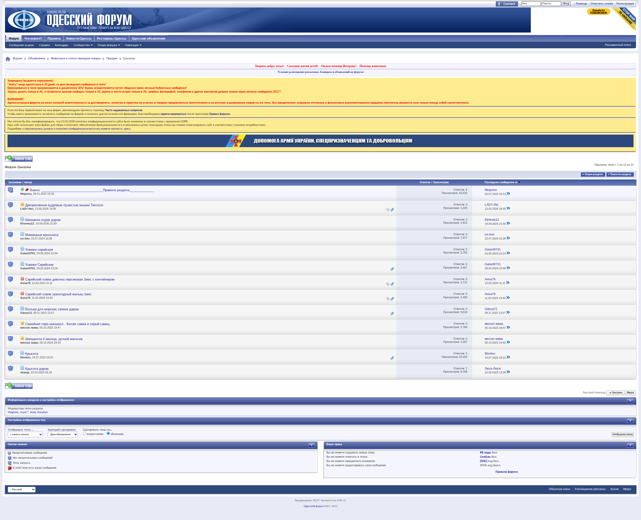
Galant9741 (27, 253)
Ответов (425, 182)
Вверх (630, 392)
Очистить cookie (602, 3)
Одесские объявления (148, 38)
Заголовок (15, 182)
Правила (54, 38)
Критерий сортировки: (62, 429)
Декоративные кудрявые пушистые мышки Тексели (64, 205)
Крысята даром (37, 369)
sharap (24, 372)
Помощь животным (373, 66)
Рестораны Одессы (111, 38)
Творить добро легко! (269, 66)
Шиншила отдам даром (43, 220)
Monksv (25, 357)
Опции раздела (594, 174)
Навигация (131, 45)
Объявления (36, 58)
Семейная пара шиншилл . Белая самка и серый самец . (68, 324)
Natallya (42, 412)
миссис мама (29, 327)
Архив (614, 489)
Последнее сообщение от (501, 182)
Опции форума (107, 45)
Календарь (61, 45)
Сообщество (82, 45)
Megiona (26, 193)
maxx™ (24, 412)
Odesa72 (26, 312)
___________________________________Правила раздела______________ (98, 190)
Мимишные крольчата (41, 235)
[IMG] (483, 461)
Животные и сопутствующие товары (76, 58)
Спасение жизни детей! (302, 66)
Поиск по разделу (620, 174)
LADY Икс (27, 208)
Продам (111, 58)
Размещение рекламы (590, 489)
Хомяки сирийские (39, 249)
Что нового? (33, 38)
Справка (44, 45)
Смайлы (485, 456)
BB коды (485, 452)
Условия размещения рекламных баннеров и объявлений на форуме (320, 71)
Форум (14, 38)
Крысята (31, 354)
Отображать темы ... (21, 429)
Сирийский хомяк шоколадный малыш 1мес (58, 294)
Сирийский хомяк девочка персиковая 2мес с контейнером (69, 279)
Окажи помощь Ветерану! (339, 66)
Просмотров (441, 182)
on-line (25, 238)
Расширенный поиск (618, 44)
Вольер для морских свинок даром (52, 309)
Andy (33, 412)
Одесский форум (313, 506)
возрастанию (94, 434)
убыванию (117, 434)
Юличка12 (27, 223)
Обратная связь (559, 489)
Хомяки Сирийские (39, 265)
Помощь (581, 3)
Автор (28, 182)
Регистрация (625, 3)
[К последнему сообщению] (508, 193)
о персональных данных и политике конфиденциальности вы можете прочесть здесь (76, 128)
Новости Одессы (78, 38)
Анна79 (25, 283)
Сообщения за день (21, 45)
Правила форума (507, 471)
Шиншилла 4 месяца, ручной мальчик (54, 339)
